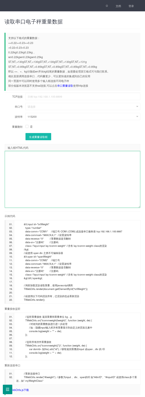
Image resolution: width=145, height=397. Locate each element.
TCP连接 (17, 96)
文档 (118, 6)
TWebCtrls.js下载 (18, 390)
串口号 (19, 106)
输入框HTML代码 (18, 147)
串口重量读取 (65, 85)
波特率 (19, 116)
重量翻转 (17, 126)
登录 (131, 6)
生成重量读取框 (38, 137)
